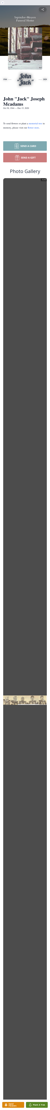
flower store (33, 127)
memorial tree (35, 123)
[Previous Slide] (6, 700)
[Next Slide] (44, 700)
